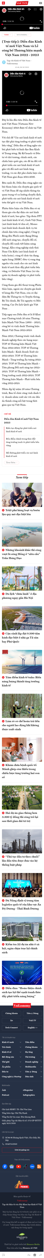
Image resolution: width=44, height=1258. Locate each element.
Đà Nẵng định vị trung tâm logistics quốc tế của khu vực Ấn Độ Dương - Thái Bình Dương (21, 904)
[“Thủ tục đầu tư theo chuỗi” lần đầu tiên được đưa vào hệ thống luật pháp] (22, 841)
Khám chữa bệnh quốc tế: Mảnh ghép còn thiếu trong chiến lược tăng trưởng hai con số (21, 771)
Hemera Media (33, 1244)
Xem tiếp (22, 477)
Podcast (5, 1095)
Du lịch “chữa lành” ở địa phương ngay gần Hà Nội (19, 596)
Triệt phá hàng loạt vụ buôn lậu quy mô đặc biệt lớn (21, 512)
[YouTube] (40, 3)
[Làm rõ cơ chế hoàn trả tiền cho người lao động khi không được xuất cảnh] (22, 706)
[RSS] (39, 1166)
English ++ (32, 1028)
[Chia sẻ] (40, 1254)
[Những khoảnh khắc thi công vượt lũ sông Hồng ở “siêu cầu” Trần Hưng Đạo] (22, 535)
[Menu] (3, 1254)
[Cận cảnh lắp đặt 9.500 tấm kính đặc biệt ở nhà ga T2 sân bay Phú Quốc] (22, 618)
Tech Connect (11, 1028)
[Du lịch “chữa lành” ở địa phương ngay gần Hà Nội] (22, 578)
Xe (11, 1021)
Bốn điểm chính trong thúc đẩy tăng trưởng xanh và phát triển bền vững (22, 442)
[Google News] (34, 1254)
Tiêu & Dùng (32, 1013)
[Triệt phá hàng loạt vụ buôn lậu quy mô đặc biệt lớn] (22, 495)
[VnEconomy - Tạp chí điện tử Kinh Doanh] (22, 1005)
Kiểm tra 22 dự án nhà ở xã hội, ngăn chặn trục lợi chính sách (20, 948)
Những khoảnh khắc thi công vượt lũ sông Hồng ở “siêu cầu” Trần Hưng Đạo (21, 554)
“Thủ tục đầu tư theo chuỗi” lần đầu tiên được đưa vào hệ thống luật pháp (21, 860)
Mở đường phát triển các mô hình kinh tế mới (22, 454)
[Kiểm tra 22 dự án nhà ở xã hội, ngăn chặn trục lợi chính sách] (22, 929)
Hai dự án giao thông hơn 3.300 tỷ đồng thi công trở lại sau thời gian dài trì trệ (20, 817)
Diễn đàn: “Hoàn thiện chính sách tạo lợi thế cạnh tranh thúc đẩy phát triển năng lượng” (22, 992)
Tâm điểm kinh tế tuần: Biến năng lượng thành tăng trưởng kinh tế (21, 681)
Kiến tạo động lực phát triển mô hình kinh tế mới (21, 430)
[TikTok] (25, 1166)
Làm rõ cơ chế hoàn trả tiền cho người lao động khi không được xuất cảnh (21, 725)
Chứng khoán (11, 1013)
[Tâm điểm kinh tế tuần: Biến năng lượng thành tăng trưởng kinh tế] (22, 662)
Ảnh (4, 1090)
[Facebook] (4, 1166)
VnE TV (32, 1021)
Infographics (29, 1095)
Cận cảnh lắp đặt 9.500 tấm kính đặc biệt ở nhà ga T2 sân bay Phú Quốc (21, 637)
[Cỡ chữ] (28, 1254)
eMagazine (28, 1090)
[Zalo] (32, 1166)
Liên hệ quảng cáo (22, 1150)
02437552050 (11, 1144)
